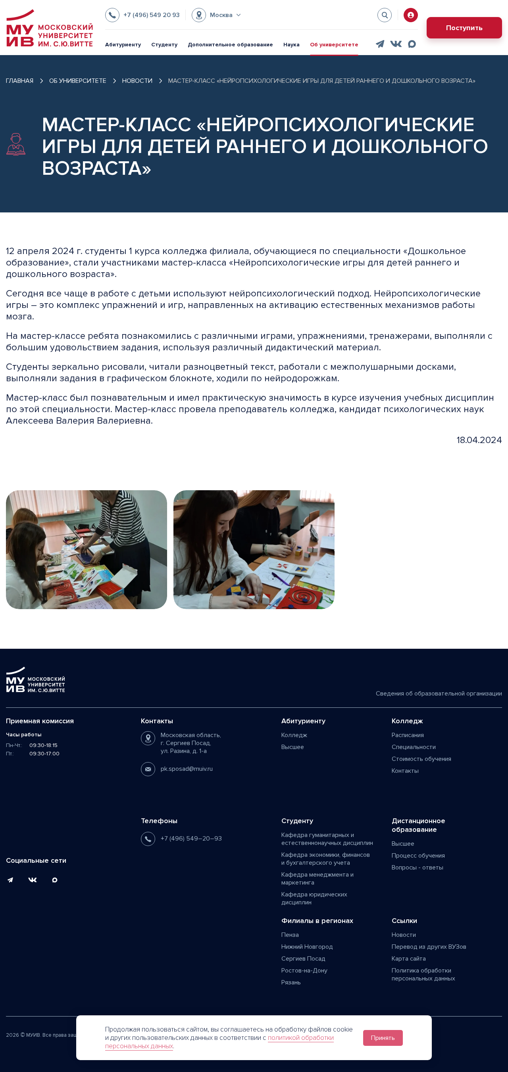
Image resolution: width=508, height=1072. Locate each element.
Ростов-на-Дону (304, 971)
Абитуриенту (123, 45)
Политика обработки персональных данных (423, 974)
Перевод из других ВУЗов (429, 947)
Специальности (414, 747)
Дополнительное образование (230, 45)
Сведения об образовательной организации (439, 693)
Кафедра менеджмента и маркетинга (317, 879)
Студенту (164, 45)
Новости (404, 935)
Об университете (334, 45)
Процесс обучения (418, 856)
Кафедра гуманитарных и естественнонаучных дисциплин (327, 839)
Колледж (294, 735)
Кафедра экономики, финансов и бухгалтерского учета (325, 859)
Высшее (292, 747)
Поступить (464, 27)
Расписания (408, 735)
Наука (291, 45)
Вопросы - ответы (417, 867)
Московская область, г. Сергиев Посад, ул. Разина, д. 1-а (191, 743)
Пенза (290, 935)
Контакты (405, 771)
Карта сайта (409, 959)
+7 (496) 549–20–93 (191, 839)
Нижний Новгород (307, 947)
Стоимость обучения (421, 759)
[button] (216, 15)
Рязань (291, 982)
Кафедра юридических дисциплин (314, 898)
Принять (383, 1038)
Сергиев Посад (303, 959)
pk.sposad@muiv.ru (187, 769)
